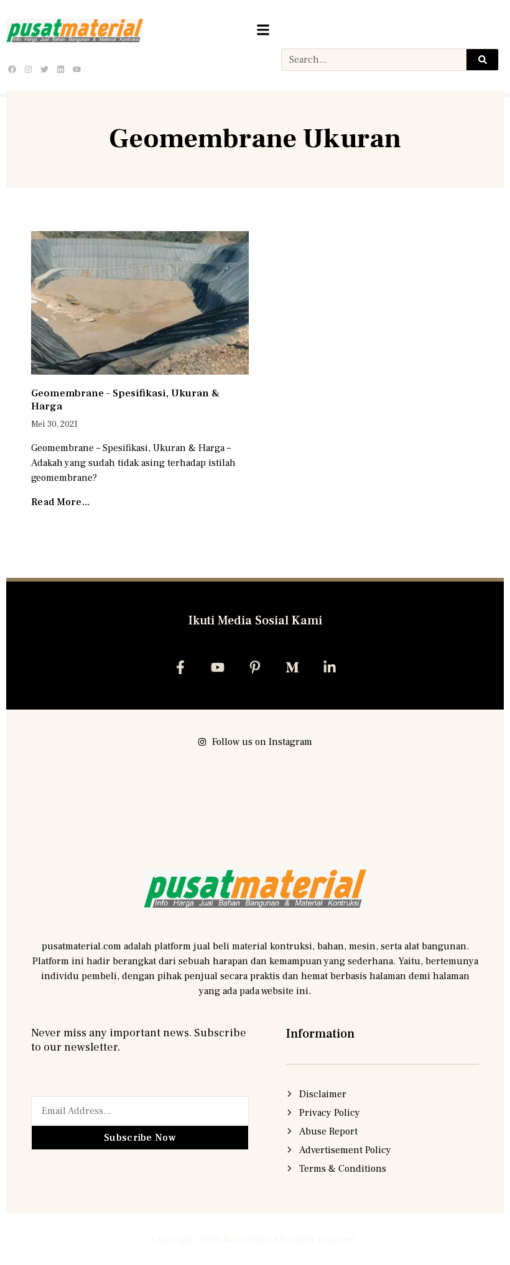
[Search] (482, 59)
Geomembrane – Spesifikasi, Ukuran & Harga (125, 399)
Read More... (60, 502)
